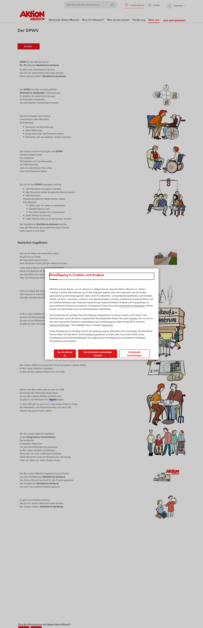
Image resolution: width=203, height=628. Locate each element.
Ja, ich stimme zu (65, 354)
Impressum (107, 325)
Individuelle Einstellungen (132, 305)
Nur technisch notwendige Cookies (98, 354)
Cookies (133, 318)
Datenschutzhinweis (59, 325)
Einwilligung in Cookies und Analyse (76, 275)
